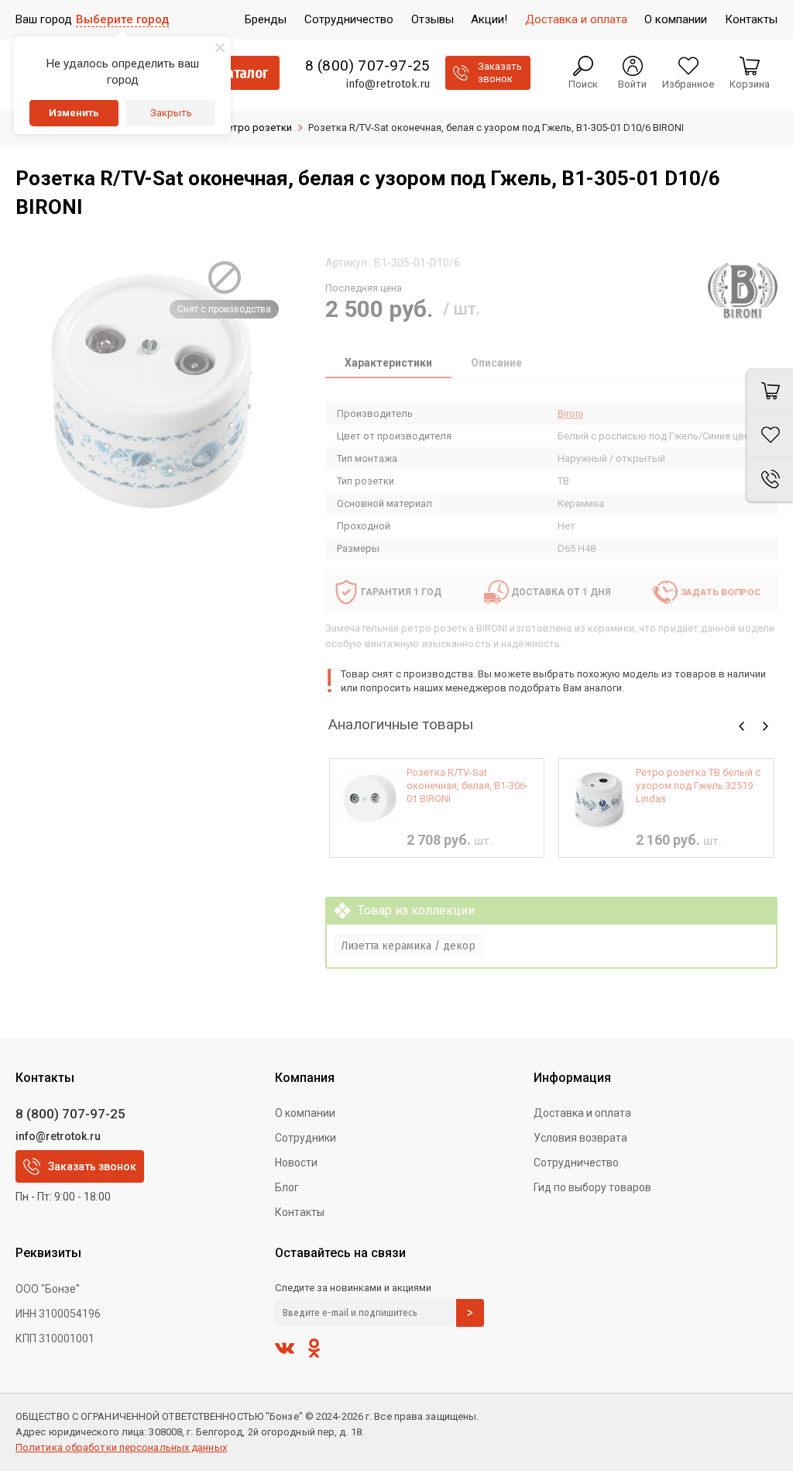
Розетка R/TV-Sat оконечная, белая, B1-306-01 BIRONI (467, 785)
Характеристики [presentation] (388, 363)
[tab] (388, 364)
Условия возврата (580, 1138)
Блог (287, 1187)
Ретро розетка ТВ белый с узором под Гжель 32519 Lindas (698, 785)
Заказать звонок (92, 1166)
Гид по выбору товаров (592, 1187)
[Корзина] (770, 390)
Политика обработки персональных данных (121, 1447)
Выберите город (122, 19)
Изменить (74, 113)
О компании (305, 1113)
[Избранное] (770, 435)
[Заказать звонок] (770, 479)
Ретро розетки (256, 127)
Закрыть (171, 113)
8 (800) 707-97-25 (367, 65)
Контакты (299, 1212)
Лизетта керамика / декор (408, 946)
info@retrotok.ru (387, 84)
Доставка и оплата (582, 1113)
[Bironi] (743, 291)
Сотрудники (305, 1138)
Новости (296, 1162)
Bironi (570, 413)
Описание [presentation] (496, 363)
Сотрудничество (576, 1162)
